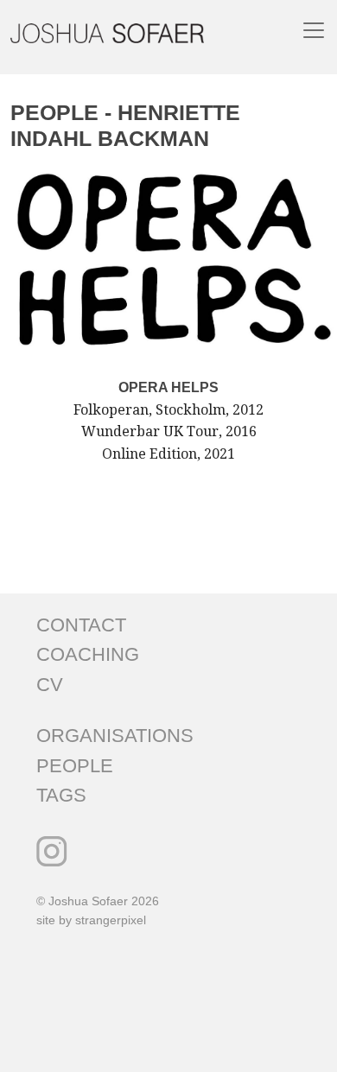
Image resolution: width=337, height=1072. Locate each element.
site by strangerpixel (91, 920)
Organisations (115, 735)
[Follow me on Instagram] (51, 851)
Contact (81, 625)
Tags (61, 795)
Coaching (87, 654)
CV (49, 684)
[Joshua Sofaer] (107, 32)
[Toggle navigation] (314, 30)
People (74, 766)
